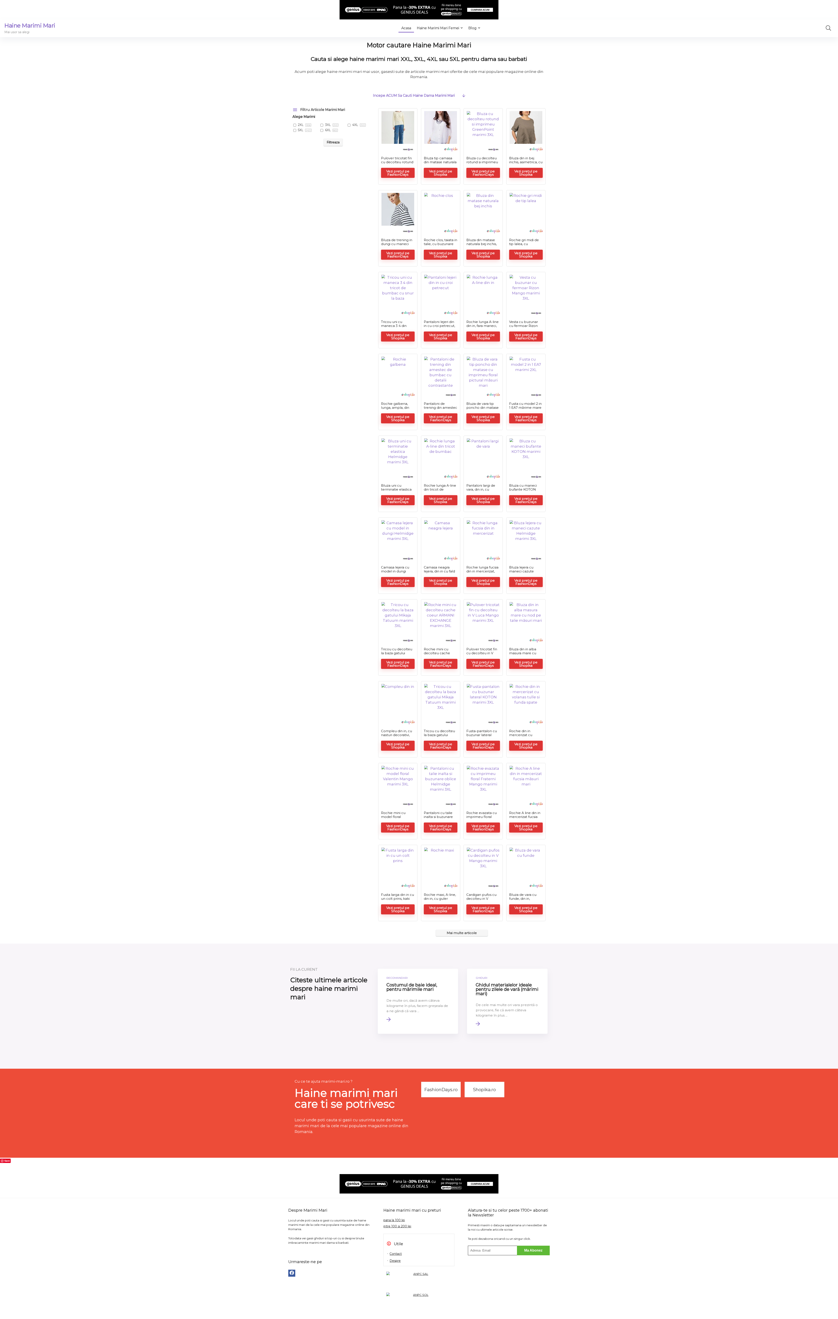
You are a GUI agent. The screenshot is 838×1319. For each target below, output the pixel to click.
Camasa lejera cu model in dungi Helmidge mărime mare (396, 573)
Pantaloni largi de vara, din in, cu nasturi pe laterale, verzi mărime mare (482, 491)
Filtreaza (333, 142)
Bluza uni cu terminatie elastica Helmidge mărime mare (396, 491)
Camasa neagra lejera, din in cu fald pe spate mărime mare (439, 573)
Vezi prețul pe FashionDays (397, 173)
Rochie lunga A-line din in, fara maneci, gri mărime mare (482, 326)
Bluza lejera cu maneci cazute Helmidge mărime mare (524, 573)
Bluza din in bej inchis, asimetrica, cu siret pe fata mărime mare (526, 164)
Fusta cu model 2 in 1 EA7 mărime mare (525, 406)
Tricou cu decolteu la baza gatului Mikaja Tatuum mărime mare (396, 655)
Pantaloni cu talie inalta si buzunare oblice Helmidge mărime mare (438, 819)
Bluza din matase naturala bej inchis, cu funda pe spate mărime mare (481, 246)
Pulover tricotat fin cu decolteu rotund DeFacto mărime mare (397, 164)
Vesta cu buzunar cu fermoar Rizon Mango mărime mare (523, 328)
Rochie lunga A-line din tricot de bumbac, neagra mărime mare (440, 491)
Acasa (406, 28)
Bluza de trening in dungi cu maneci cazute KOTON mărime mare (396, 246)
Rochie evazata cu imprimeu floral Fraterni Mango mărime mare (481, 819)
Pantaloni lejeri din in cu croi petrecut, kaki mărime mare (439, 326)
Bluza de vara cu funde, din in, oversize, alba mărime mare (522, 901)
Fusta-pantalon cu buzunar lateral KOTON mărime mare (481, 737)
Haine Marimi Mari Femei (438, 28)
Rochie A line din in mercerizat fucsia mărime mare (524, 817)
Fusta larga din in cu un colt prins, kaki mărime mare (397, 899)
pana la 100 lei (394, 1220)
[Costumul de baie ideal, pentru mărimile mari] (418, 1001)
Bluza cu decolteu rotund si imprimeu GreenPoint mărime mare (482, 164)
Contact (396, 1254)
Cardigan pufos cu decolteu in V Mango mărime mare (481, 901)
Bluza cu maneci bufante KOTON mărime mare (523, 489)
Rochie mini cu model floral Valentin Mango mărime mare (394, 819)
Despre (395, 1261)
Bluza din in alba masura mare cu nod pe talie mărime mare (522, 655)
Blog (472, 28)
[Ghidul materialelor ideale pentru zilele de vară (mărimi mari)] (507, 1001)
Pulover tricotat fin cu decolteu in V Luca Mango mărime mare (481, 655)
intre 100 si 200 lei (397, 1226)
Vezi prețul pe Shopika (440, 173)
